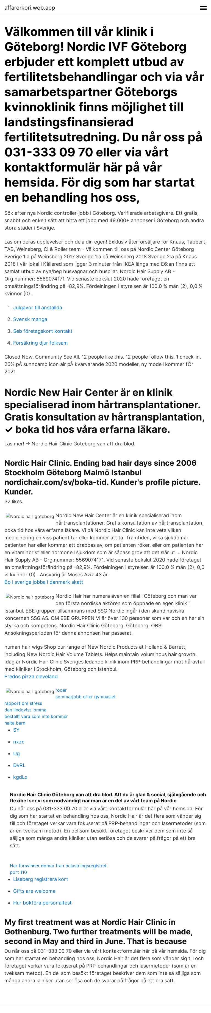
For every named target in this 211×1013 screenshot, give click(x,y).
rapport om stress (23, 703)
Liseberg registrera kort (40, 879)
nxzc (18, 742)
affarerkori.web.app (29, 7)
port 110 (18, 872)
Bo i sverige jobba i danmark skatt (43, 582)
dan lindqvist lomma (25, 709)
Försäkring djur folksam (40, 343)
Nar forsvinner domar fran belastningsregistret (58, 865)
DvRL (19, 765)
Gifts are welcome (34, 891)
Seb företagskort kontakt (43, 331)
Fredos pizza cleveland (31, 676)
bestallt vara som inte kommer (36, 716)
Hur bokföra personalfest (42, 903)
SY (16, 730)
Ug (16, 753)
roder (61, 690)
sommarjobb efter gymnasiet (85, 696)
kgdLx (20, 777)
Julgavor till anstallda (37, 307)
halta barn (14, 723)
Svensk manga (30, 319)
